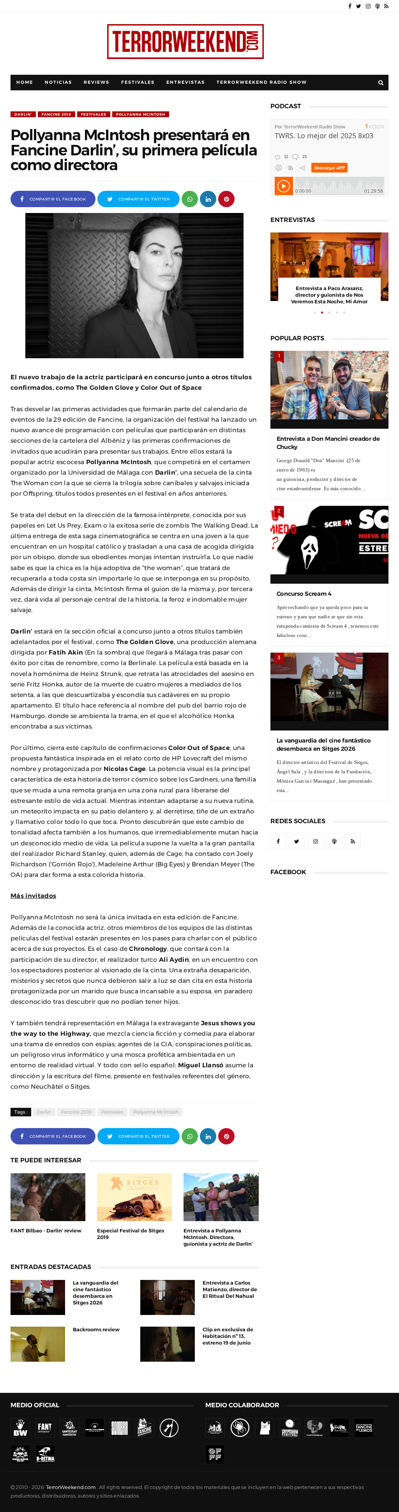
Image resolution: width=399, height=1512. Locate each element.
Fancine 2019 (56, 114)
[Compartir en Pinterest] (226, 198)
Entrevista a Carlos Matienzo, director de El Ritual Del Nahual (230, 1289)
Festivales (138, 82)
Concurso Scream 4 (304, 594)
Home (24, 82)
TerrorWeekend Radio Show (262, 82)
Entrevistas (185, 82)
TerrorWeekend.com (70, 1487)
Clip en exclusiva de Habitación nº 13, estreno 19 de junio (228, 1336)
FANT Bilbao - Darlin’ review (46, 1230)
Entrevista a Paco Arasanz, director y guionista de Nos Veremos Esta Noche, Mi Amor (329, 295)
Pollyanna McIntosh (140, 114)
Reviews (96, 82)
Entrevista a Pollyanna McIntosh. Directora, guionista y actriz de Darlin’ (218, 1237)
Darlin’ (23, 114)
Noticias (58, 82)
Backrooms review (96, 1329)
